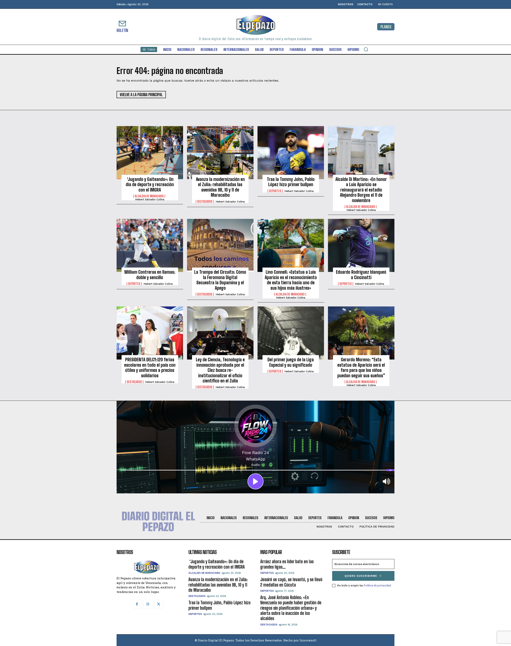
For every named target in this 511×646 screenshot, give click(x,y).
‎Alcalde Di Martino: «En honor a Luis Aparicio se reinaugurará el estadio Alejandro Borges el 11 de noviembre (361, 190)
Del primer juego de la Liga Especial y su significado (290, 362)
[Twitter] (158, 604)
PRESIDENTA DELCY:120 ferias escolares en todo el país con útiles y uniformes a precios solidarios (149, 367)
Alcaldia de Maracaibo (149, 196)
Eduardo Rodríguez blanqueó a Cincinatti (361, 274)
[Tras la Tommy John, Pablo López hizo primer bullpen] (290, 152)
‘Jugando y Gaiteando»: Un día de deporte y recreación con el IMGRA (150, 185)
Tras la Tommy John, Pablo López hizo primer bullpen (291, 182)
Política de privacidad (377, 585)
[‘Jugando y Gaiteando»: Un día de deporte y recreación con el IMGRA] (150, 152)
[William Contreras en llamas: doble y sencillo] (150, 245)
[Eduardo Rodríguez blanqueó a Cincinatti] (361, 245)
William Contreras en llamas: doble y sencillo (149, 274)
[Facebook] (137, 604)
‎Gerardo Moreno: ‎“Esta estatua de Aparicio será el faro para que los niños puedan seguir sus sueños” (361, 367)
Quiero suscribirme (361, 575)
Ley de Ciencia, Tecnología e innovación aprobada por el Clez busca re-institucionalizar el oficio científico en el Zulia (220, 370)
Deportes (275, 191)
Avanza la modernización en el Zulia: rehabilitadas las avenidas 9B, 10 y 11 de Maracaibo (220, 187)
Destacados (204, 201)
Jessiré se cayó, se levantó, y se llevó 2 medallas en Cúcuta (291, 582)
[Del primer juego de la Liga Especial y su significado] (290, 333)
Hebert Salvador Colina (149, 199)
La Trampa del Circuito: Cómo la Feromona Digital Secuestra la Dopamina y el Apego (220, 279)
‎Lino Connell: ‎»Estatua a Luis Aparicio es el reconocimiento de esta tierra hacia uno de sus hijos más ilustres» (291, 279)
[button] (366, 49)
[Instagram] (147, 604)
